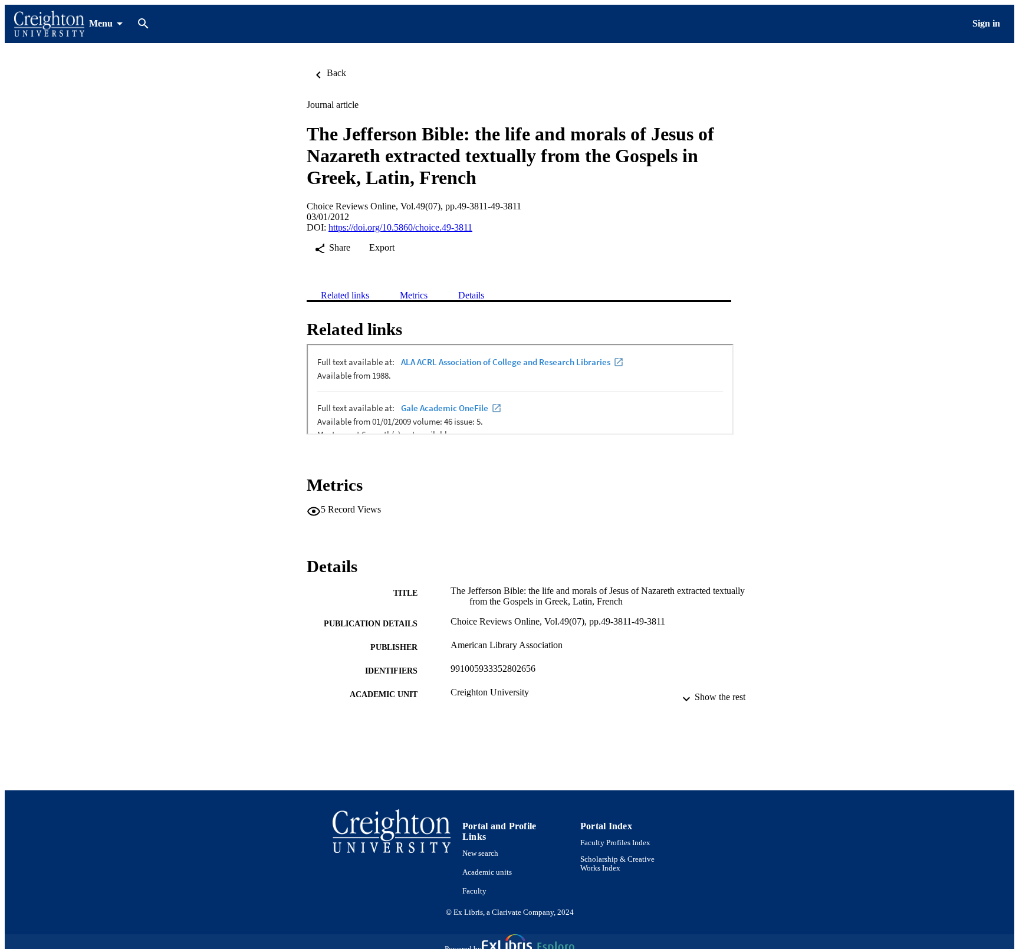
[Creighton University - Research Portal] (49, 24)
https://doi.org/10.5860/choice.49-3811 (400, 227)
